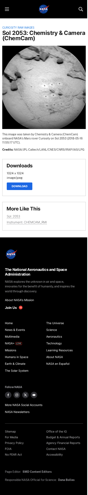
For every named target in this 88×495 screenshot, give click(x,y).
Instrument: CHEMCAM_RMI (27, 222)
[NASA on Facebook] (8, 395)
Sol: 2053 (13, 216)
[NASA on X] (25, 395)
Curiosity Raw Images (18, 27)
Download (19, 186)
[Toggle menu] (7, 9)
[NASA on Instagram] (17, 395)
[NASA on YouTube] (34, 395)
